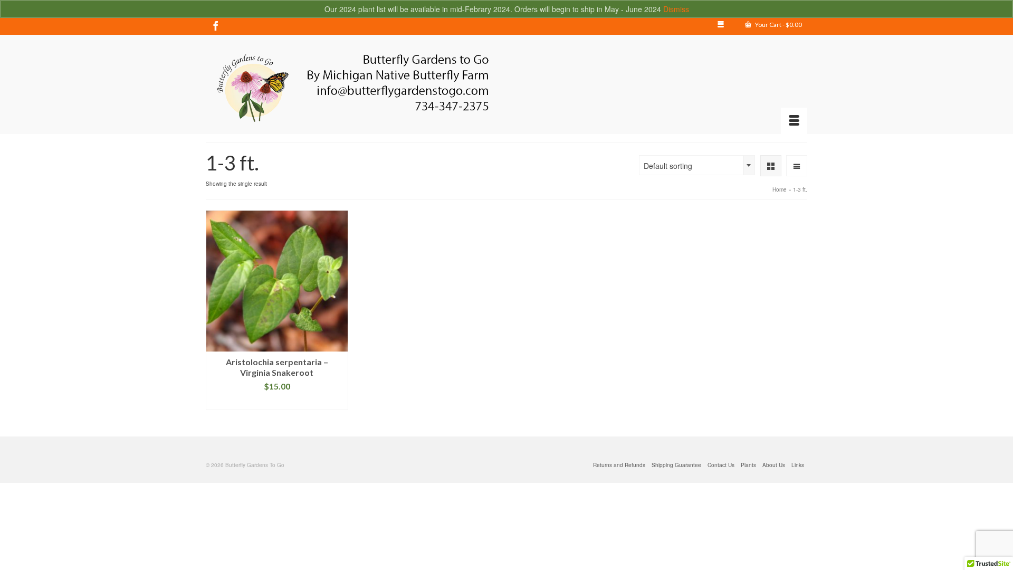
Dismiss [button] (676, 9)
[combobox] (697, 165)
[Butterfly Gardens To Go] (352, 88)
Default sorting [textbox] (668, 165)
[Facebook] (216, 25)
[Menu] (794, 121)
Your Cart (778, 24)
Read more (276, 402)
